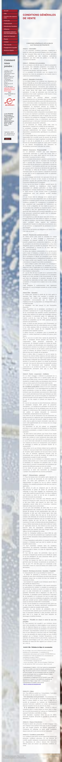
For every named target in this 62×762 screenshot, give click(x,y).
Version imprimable (11, 756)
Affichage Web (54, 756)
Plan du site (20, 756)
